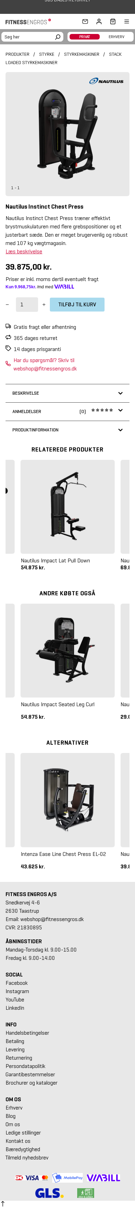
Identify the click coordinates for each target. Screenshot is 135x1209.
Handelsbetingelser (27, 1033)
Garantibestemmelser (30, 1074)
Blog (11, 1116)
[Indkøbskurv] (111, 21)
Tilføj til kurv (77, 304)
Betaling (15, 1041)
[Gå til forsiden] (30, 21)
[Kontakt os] (85, 21)
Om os (13, 1124)
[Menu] (122, 21)
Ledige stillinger (23, 1132)
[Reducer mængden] (7, 304)
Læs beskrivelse (24, 251)
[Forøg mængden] (44, 304)
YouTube (15, 999)
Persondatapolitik (25, 1066)
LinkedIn (15, 1008)
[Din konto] (99, 21)
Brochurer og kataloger (31, 1082)
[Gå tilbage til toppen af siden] (3, 1205)
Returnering (19, 1057)
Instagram (17, 991)
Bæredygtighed (23, 1149)
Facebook (17, 983)
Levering (15, 1049)
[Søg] (57, 36)
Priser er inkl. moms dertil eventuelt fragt (52, 279)
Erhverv (14, 1107)
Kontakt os (18, 1141)
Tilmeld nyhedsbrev (27, 1157)
